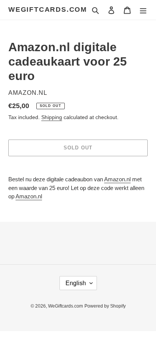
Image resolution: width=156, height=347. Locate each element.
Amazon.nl (117, 179)
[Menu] (143, 10)
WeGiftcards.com (47, 9)
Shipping (51, 117)
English (76, 283)
